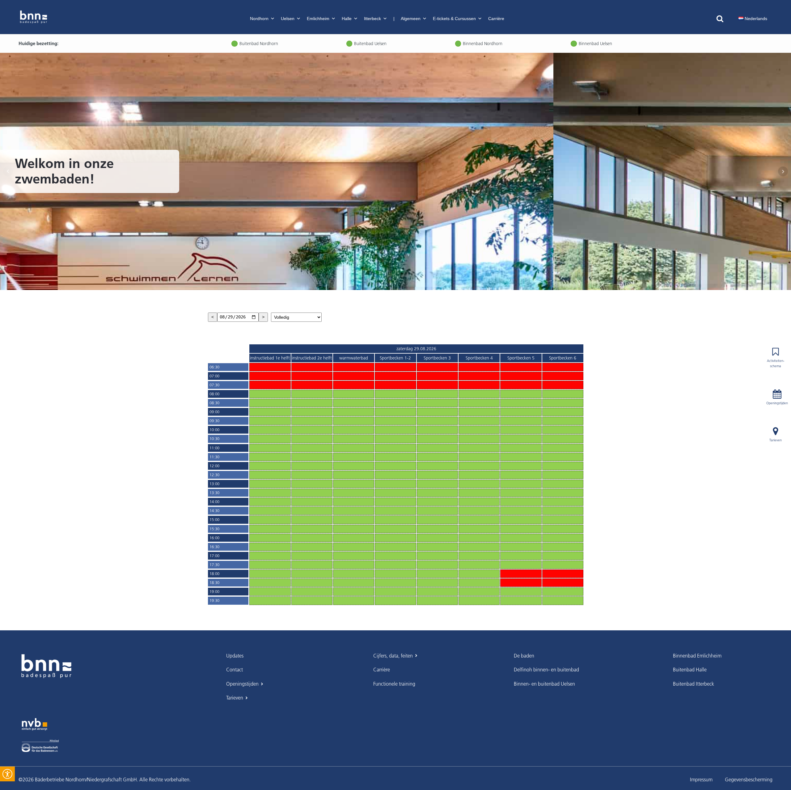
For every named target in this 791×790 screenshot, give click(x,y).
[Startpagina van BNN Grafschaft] (34, 17)
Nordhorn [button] (259, 18)
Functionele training (394, 684)
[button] (752, 18)
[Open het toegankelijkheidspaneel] (7, 774)
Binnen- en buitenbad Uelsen (544, 684)
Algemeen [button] (411, 18)
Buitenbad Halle (690, 669)
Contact (234, 669)
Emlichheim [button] (318, 18)
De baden (524, 656)
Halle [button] (347, 18)
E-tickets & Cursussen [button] (454, 18)
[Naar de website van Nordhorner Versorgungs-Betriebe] (34, 724)
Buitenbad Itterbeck (693, 684)
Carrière (496, 18)
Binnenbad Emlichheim (697, 656)
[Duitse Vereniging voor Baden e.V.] (40, 746)
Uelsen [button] (287, 18)
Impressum (701, 779)
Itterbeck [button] (372, 18)
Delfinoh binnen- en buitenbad (546, 669)
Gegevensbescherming (748, 779)
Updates (234, 656)
